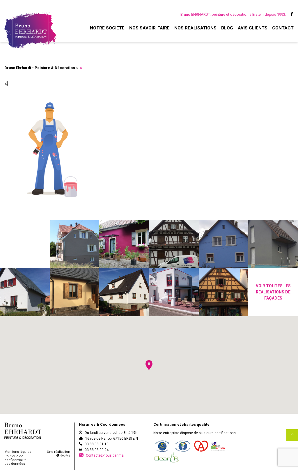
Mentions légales (17, 452)
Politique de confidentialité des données (15, 460)
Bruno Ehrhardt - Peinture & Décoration (39, 68)
